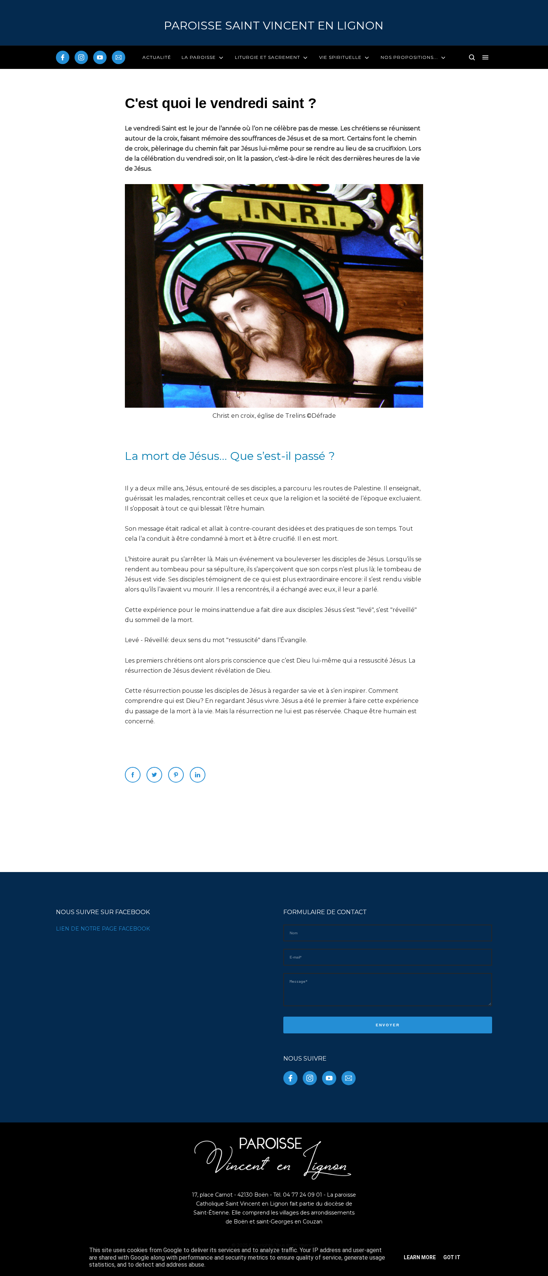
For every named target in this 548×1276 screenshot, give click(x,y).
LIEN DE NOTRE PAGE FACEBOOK (103, 928)
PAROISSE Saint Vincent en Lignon (274, 25)
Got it (451, 1257)
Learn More (420, 1257)
